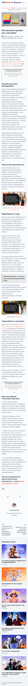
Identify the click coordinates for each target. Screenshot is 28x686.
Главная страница (6, 8)
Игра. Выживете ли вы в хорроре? (12, 583)
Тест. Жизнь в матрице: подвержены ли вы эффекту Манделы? (14, 561)
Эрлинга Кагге (12, 483)
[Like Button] (3, 489)
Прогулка (10, 66)
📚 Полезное (15, 8)
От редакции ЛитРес (11, 38)
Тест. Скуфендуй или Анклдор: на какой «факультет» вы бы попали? (14, 673)
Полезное (19, 38)
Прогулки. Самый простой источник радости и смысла (13, 326)
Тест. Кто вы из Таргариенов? (11, 651)
